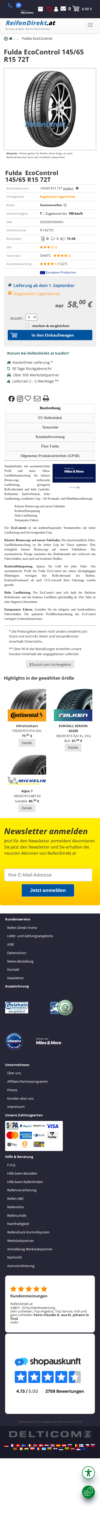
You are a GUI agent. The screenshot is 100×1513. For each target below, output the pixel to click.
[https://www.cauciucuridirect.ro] (38, 1449)
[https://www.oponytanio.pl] (32, 1449)
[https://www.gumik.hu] (26, 1449)
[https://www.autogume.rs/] (78, 1449)
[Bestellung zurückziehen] (49, 9)
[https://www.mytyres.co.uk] (53, 1445)
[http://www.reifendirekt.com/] (84, 1449)
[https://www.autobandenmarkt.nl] (47, 1445)
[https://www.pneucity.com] (15, 1449)
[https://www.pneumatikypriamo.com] (93, 1445)
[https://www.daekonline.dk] (41, 1445)
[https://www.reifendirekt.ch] (18, 1445)
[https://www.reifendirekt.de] (6, 1445)
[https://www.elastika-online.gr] (44, 1449)
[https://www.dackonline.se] (24, 1445)
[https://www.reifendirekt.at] (64, 1445)
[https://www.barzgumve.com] (49, 1449)
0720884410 (13, 5)
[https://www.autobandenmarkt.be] (76, 1445)
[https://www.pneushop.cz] (87, 1445)
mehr (14, 1322)
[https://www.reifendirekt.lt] (67, 1449)
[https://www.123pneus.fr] (12, 1445)
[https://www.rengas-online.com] (81, 1445)
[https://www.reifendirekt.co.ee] (61, 1449)
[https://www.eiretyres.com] (21, 1449)
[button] (88, 1472)
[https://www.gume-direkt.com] (70, 1445)
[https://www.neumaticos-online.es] (58, 1445)
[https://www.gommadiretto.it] (29, 1445)
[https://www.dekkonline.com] (35, 1445)
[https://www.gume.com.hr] (55, 1449)
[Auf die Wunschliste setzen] (28, 399)
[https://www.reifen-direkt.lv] (73, 1449)
